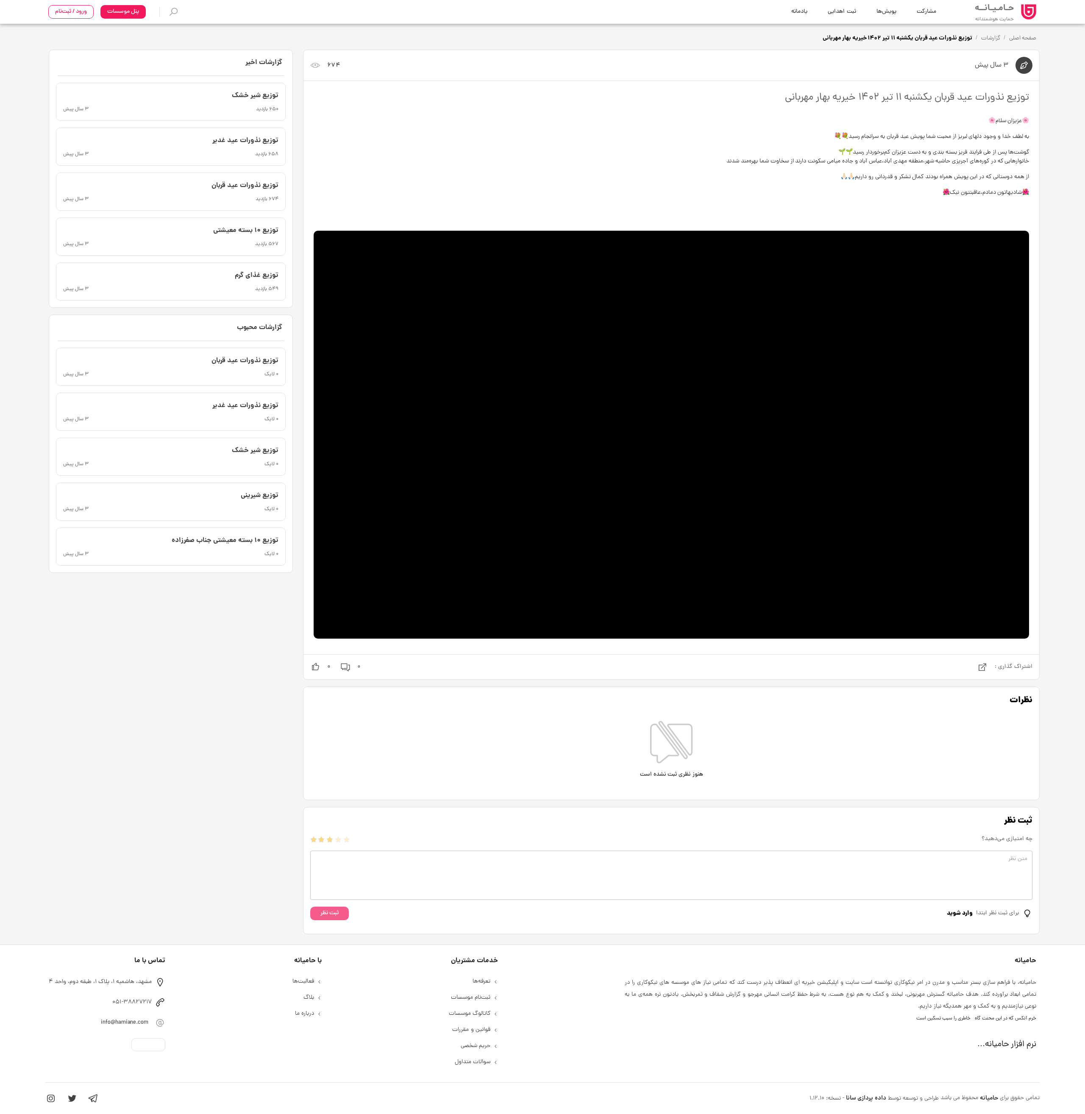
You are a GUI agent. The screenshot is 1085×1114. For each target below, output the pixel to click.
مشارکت (926, 11)
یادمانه (799, 11)
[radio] (313, 839)
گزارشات (990, 38)
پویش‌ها (886, 11)
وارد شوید (960, 913)
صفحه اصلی (1023, 38)
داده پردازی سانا (866, 1098)
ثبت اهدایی (842, 11)
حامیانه (989, 1098)
